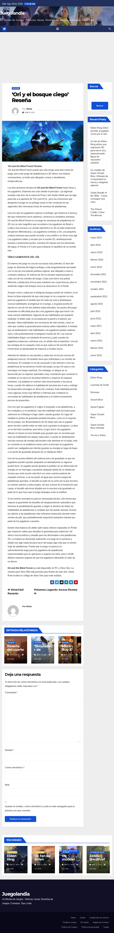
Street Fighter (97, 407)
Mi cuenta (85, 922)
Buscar (94, 86)
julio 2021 (96, 311)
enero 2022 (96, 267)
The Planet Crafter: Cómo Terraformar (98, 212)
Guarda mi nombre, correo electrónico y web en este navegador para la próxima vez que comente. (40, 808)
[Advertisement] (57, 52)
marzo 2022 (96, 252)
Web (7, 785)
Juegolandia (12, 13)
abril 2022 (96, 245)
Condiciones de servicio (99, 918)
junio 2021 (96, 318)
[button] (110, 29)
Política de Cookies (69, 927)
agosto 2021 (97, 304)
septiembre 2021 (99, 296)
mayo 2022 (96, 237)
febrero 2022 (97, 259)
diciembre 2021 (98, 274)
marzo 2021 (96, 340)
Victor (29, 109)
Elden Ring (96, 377)
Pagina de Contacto (101, 922)
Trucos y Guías (98, 435)
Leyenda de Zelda (100, 385)
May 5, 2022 (69, 864)
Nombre (9, 750)
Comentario (11, 692)
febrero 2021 (97, 348)
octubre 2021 (97, 289)
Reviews (16, 88)
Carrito (82, 918)
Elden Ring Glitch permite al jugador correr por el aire (100, 131)
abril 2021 (96, 333)
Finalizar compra (69, 922)
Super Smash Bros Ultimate (70, 851)
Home (73, 918)
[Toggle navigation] (57, 29)
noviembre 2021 (99, 282)
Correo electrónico (14, 767)
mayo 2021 (96, 326)
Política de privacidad (90, 927)
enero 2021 (96, 355)
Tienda (106, 927)
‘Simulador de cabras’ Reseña (42, 651)
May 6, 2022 (14, 864)
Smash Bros (97, 400)
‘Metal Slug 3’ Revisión (68, 649)
